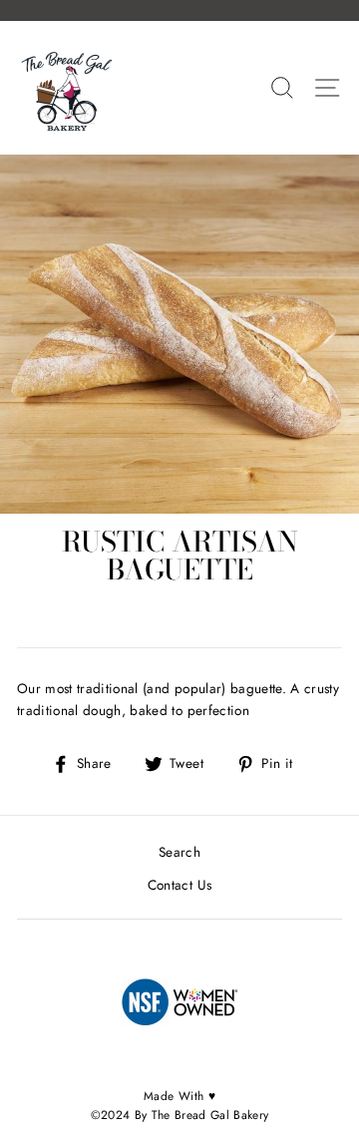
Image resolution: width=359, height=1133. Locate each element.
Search (179, 852)
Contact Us (179, 885)
